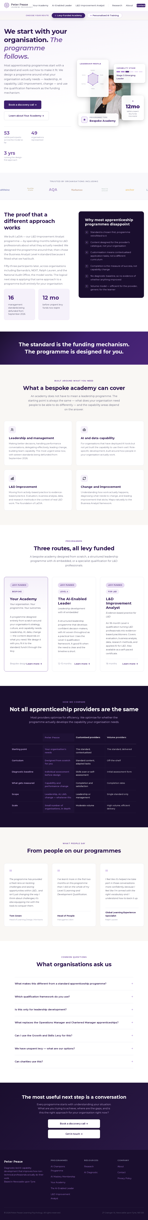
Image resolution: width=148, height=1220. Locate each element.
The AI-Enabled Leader (62, 1188)
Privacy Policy (125, 1178)
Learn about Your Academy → (26, 115)
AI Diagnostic (91, 1172)
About (129, 5)
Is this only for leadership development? (41, 1009)
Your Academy (40, 5)
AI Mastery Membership (63, 1176)
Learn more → (34, 663)
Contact (141, 5)
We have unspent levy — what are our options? (45, 1048)
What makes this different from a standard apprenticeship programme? (60, 983)
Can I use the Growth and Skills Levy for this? (43, 1035)
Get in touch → (74, 1134)
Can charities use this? (29, 1061)
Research (117, 5)
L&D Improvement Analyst (90, 5)
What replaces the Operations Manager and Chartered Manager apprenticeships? (67, 1022)
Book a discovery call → (23, 104)
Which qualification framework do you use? (42, 996)
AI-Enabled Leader (62, 5)
